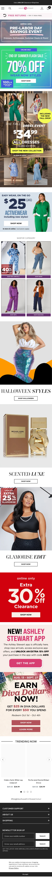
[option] (26, 2)
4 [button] (31, 792)
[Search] (9, 8)
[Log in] (42, 8)
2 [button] (24, 792)
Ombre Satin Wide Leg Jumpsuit (13, 781)
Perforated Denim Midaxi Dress (38, 781)
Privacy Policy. (14, 868)
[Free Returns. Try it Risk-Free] (26, 15)
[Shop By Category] (26, 238)
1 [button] (21, 792)
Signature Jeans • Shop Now (26, 2)
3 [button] (27, 792)
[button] (3, 759)
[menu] (2, 8)
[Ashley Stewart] (26, 31)
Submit (43, 836)
